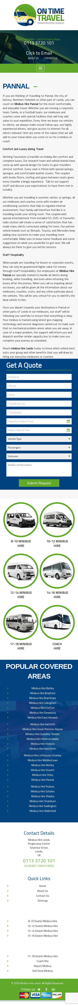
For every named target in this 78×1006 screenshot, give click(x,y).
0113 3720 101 (39, 43)
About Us (33, 58)
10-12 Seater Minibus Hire (42, 926)
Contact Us (50, 58)
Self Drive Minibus (42, 971)
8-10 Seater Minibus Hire (42, 921)
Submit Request (39, 483)
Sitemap (43, 901)
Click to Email (39, 53)
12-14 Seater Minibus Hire (42, 931)
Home (42, 886)
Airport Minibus (43, 966)
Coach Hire (43, 961)
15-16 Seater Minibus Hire (42, 936)
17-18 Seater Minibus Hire (42, 956)
